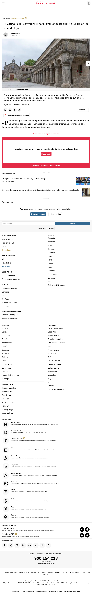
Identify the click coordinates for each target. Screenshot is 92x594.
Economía (6, 336)
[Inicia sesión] (88, 3)
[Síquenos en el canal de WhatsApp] (42, 545)
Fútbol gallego (7, 410)
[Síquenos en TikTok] (36, 545)
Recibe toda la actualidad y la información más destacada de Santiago (30, 500)
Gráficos (5, 361)
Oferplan (5, 296)
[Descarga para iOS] (82, 529)
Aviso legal (15, 591)
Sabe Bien (52, 332)
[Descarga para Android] (87, 529)
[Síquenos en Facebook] (4, 545)
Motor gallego (7, 413)
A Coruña (51, 238)
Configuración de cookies (72, 591)
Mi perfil (5, 259)
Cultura (5, 357)
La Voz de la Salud (55, 328)
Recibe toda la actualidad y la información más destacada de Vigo (28, 508)
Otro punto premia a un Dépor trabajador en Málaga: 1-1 (26, 178)
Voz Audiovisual (35, 572)
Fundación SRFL (24, 572)
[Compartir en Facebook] (15, 110)
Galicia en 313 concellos (57, 285)
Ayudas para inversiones (11, 318)
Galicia (4, 332)
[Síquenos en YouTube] (29, 545)
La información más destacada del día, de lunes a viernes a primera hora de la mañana (34, 423)
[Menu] (3, 3)
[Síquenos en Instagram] (17, 545)
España (5, 339)
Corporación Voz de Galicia (10, 572)
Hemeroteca (6, 246)
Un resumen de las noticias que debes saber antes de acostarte (28, 431)
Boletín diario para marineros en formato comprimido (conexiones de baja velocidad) (33, 465)
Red (49, 346)
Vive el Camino (54, 361)
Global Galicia (53, 336)
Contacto (5, 306)
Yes (49, 382)
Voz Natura (65, 572)
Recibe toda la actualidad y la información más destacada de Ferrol (29, 490)
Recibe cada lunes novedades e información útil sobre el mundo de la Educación (32, 449)
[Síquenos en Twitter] (10, 545)
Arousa (51, 245)
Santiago (51, 278)
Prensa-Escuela (74, 572)
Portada (5, 328)
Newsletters (6, 263)
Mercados (52, 375)
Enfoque (51, 357)
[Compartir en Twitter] (19, 110)
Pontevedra (52, 274)
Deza (50, 256)
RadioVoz (43, 572)
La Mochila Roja (54, 364)
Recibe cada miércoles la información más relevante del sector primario (30, 457)
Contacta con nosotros (11, 279)
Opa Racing (6, 395)
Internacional (7, 343)
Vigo (49, 281)
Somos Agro (7, 364)
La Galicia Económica (10, 375)
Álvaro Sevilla (15, 33)
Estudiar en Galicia (55, 339)
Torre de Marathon (9, 388)
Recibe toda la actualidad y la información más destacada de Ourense (30, 516)
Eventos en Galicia (9, 303)
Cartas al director (8, 276)
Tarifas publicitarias (9, 288)
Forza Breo (6, 406)
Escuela (51, 386)
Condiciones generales (55, 591)
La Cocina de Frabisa (56, 343)
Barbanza (52, 249)
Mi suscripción (7, 239)
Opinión (5, 346)
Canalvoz (57, 572)
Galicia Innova (53, 368)
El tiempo (5, 379)
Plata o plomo (53, 350)
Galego (51, 228)
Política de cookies (41, 591)
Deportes (5, 350)
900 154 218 (46, 558)
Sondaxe (50, 572)
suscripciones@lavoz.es (46, 564)
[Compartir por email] (10, 110)
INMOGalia (6, 299)
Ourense (51, 271)
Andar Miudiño (7, 402)
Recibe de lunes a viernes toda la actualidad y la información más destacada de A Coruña (35, 482)
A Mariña (51, 242)
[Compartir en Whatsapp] (5, 110)
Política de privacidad (27, 591)
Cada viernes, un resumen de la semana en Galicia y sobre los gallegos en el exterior (34, 474)
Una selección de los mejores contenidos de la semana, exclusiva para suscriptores (33, 439)
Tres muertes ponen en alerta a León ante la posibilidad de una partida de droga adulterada (40, 189)
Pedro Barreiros (8, 181)
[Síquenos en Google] (48, 545)
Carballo (51, 253)
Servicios (5, 292)
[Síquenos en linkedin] (23, 545)
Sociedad (5, 353)
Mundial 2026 (7, 384)
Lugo (50, 267)
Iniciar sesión (55, 214)
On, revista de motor (56, 389)
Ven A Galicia (53, 353)
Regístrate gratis (38, 214)
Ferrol (50, 260)
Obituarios (6, 372)
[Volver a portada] (46, 3)
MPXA (82, 572)
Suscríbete (46, 154)
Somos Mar (6, 368)
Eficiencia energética (10, 315)
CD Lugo (5, 399)
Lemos (50, 263)
